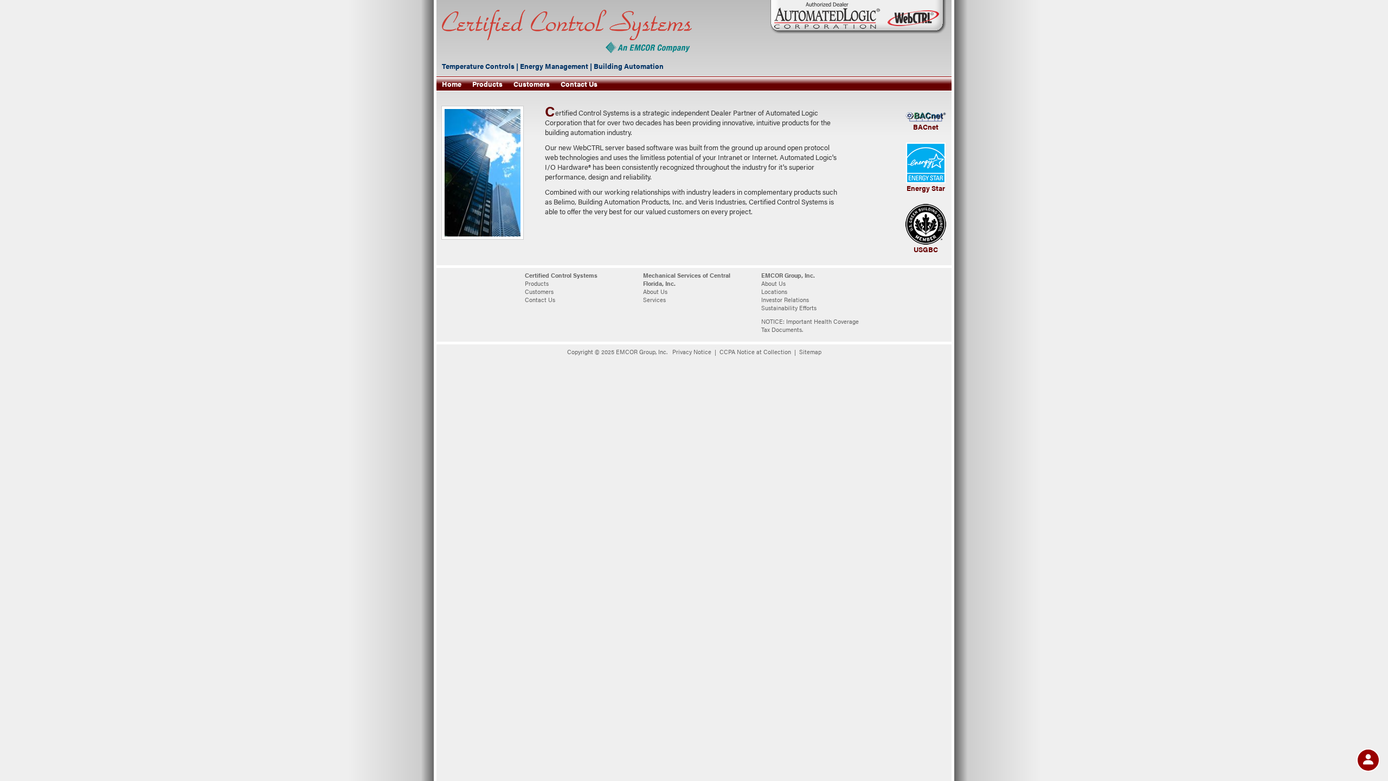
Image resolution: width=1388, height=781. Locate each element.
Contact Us (579, 84)
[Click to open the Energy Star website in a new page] (926, 162)
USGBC (926, 249)
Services (654, 300)
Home (451, 84)
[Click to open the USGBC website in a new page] (925, 223)
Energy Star (926, 188)
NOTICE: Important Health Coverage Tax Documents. (810, 325)
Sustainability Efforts (789, 308)
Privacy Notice (691, 352)
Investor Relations (785, 300)
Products (487, 84)
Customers (531, 84)
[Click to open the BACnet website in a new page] (925, 116)
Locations (774, 291)
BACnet (926, 127)
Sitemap (810, 352)
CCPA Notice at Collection (755, 352)
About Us (655, 291)
